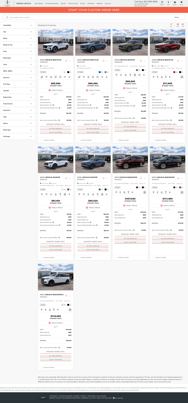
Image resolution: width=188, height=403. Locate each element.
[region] (55, 108)
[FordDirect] (43, 398)
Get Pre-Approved (55, 128)
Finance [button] (82, 3)
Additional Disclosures (97, 396)
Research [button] (100, 3)
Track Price (57, 90)
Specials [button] (63, 3)
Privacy (84, 396)
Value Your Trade (55, 132)
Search (177, 17)
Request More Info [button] (56, 124)
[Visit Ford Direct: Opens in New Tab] (118, 398)
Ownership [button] (91, 3)
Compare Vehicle (48, 140)
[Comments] (182, 77)
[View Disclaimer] (69, 77)
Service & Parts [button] (73, 3)
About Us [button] (108, 3)
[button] (71, 42)
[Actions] (69, 61)
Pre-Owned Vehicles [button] (52, 3)
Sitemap (77, 396)
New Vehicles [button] (39, 3)
